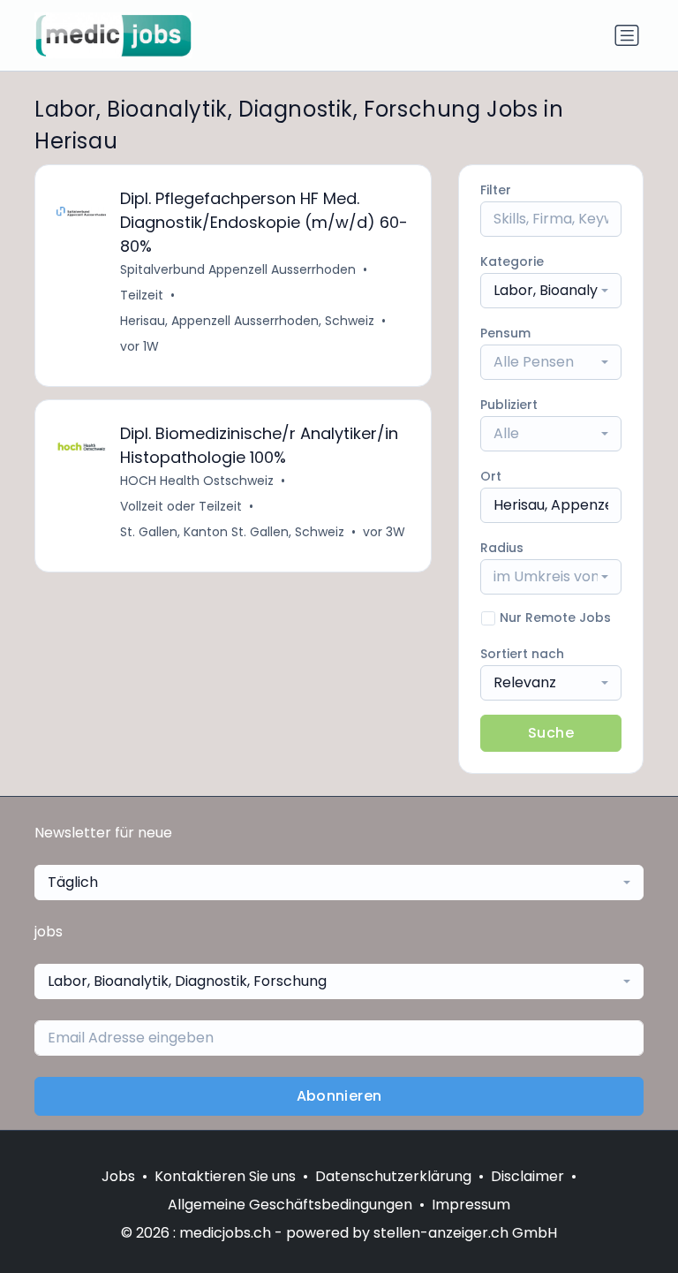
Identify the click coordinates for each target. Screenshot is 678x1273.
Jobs (118, 1176)
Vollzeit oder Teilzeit (181, 506)
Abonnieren (339, 1096)
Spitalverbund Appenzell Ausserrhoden (238, 269)
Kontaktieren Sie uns (225, 1176)
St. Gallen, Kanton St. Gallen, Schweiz (232, 532)
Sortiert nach (522, 654)
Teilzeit (141, 295)
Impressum (471, 1204)
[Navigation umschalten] (627, 35)
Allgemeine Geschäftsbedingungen (290, 1204)
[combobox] (551, 290)
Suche (551, 733)
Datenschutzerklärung (393, 1176)
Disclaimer (527, 1176)
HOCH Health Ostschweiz (197, 480)
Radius (502, 548)
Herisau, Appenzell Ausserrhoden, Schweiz (247, 321)
